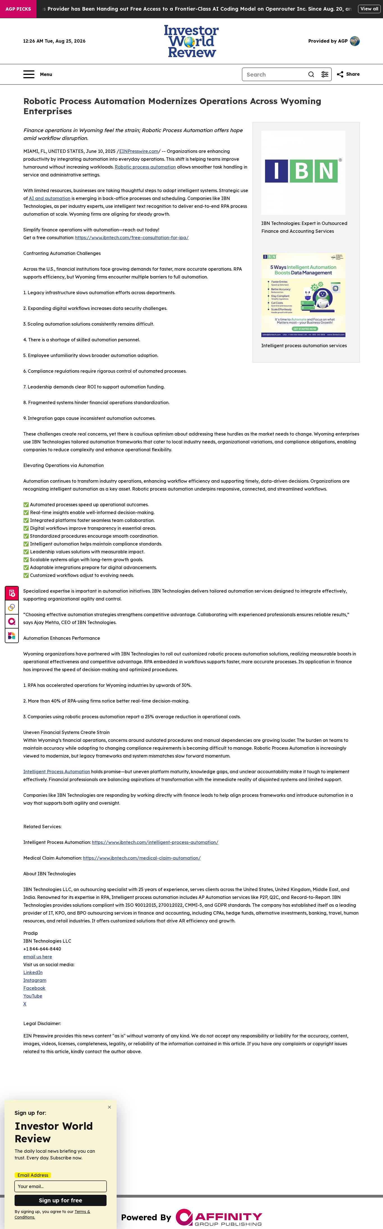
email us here (37, 956)
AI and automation (49, 198)
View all (369, 8)
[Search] (311, 74)
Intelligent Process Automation (56, 771)
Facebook (34, 988)
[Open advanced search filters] (324, 74)
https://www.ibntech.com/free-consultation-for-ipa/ (132, 237)
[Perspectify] (11, 607)
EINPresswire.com (138, 151)
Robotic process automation (145, 167)
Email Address (32, 1175)
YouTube (32, 996)
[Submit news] (11, 593)
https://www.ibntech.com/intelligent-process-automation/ (155, 842)
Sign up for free (60, 1200)
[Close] (109, 1107)
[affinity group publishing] (11, 621)
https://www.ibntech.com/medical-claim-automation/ (142, 858)
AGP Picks (18, 9)
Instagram (34, 980)
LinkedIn (33, 972)
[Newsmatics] (11, 636)
